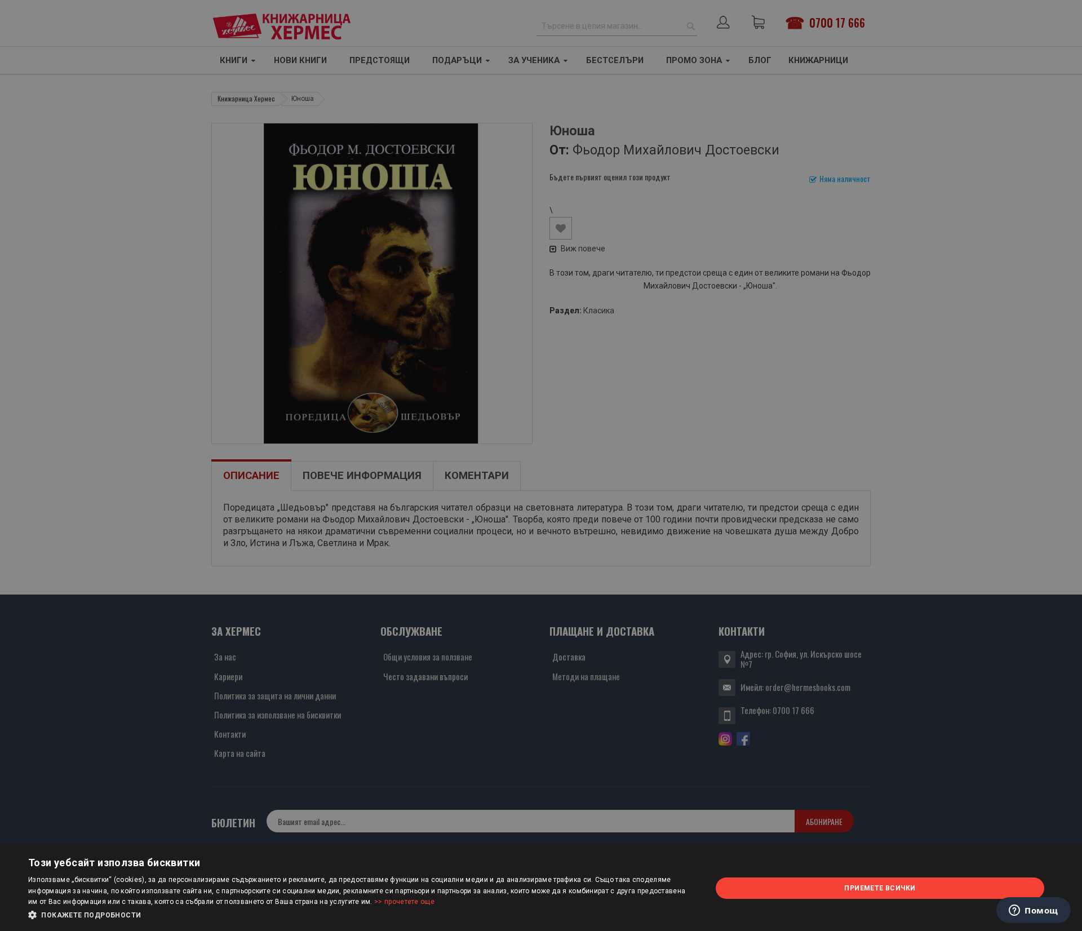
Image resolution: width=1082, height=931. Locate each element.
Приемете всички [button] (879, 888)
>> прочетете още (404, 902)
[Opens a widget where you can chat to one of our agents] (1033, 911)
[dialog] (541, 888)
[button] (359, 915)
